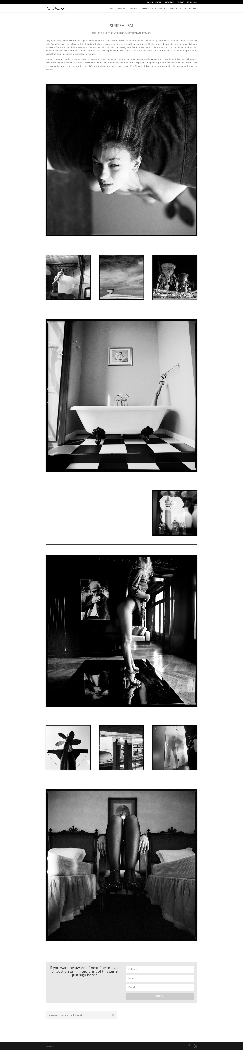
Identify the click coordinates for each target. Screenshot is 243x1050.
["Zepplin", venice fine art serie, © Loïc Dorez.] (68, 747)
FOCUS (133, 8)
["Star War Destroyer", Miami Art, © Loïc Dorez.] (121, 277)
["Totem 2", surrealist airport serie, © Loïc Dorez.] (121, 747)
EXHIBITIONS (191, 8)
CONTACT (180, 2)
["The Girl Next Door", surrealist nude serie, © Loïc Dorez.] (174, 747)
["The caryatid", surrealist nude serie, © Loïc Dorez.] (121, 513)
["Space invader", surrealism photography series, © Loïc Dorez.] (174, 277)
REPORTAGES (158, 8)
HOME (112, 8)
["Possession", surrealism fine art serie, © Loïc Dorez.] (121, 160)
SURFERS (144, 8)
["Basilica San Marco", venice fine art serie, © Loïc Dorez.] (174, 513)
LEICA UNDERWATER (153, 2)
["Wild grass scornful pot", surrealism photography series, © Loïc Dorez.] (68, 277)
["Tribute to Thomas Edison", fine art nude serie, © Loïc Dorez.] (68, 513)
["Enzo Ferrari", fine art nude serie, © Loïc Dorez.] (121, 631)
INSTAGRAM (169, 2)
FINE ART (122, 8)
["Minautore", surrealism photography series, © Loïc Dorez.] (121, 865)
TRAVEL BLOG (175, 8)
